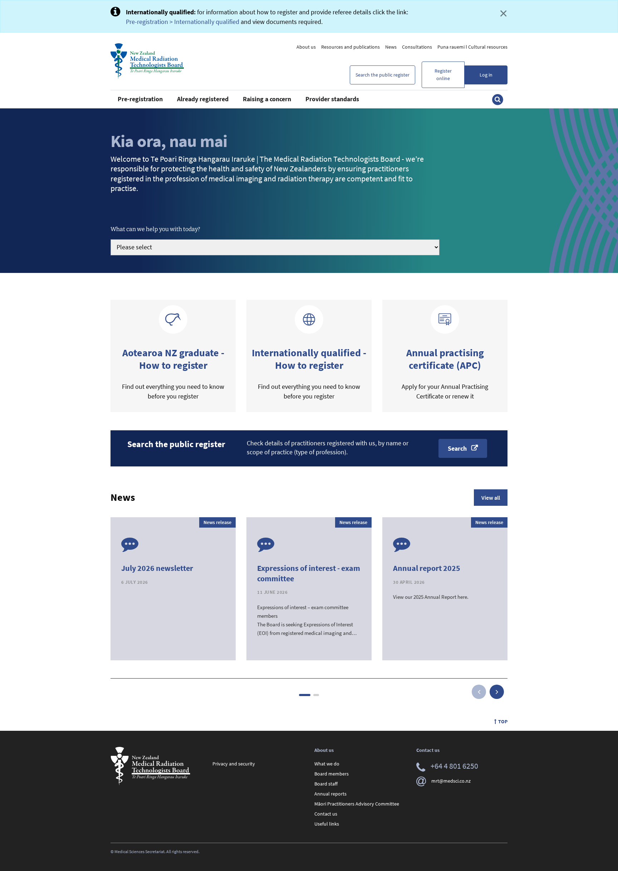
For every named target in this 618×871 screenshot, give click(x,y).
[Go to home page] (147, 61)
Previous (479, 692)
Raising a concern (267, 99)
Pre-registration (140, 99)
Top (502, 721)
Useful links (326, 824)
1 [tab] (304, 695)
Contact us (325, 814)
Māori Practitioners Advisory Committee (356, 804)
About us (306, 47)
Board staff (326, 784)
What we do (326, 763)
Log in (486, 75)
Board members (331, 773)
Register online (443, 75)
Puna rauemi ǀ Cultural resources (472, 47)
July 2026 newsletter (157, 568)
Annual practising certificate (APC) (445, 359)
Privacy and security (233, 763)
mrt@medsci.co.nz (451, 781)
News (391, 47)
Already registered (203, 99)
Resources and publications (350, 47)
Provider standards (332, 99)
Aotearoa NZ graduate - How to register (173, 359)
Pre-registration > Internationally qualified (182, 22)
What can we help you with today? (155, 229)
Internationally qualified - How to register (309, 359)
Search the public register (382, 75)
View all (490, 497)
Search (457, 448)
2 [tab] (316, 695)
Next (497, 692)
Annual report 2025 (426, 568)
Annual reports (330, 794)
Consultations (417, 47)
